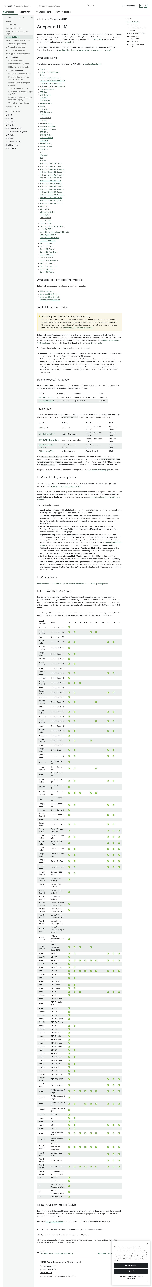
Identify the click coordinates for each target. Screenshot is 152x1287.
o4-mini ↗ (43, 161)
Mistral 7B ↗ (44, 206)
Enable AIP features (16, 60)
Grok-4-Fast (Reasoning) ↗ (50, 78)
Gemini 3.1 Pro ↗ (46, 258)
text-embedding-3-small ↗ (50, 297)
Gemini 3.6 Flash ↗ (47, 269)
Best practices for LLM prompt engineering (18, 33)
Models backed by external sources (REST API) (18, 78)
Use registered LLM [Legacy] (19, 103)
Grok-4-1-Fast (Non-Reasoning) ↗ (53, 86)
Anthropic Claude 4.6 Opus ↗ (51, 198)
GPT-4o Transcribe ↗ (47, 434)
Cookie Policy (119, 1261)
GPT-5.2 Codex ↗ (46, 135)
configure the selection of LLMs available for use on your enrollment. (85, 50)
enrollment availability (92, 64)
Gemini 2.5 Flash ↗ (47, 249)
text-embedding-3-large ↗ (50, 294)
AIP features (11, 25)
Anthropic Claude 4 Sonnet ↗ (51, 178)
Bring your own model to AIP (19, 74)
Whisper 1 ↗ (43, 428)
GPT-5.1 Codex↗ (46, 123)
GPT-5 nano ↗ (45, 118)
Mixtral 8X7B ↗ (45, 209)
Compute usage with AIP (15, 50)
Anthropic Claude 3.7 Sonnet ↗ (52, 175)
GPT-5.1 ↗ (43, 121)
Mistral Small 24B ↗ (47, 212)
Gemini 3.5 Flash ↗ (47, 263)
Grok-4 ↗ (43, 75)
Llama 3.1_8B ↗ (45, 220)
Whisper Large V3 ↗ (46, 451)
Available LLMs (133, 25)
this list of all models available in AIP (66, 486)
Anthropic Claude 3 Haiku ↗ (50, 163)
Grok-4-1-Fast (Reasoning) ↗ (51, 83)
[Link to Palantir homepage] (9, 6)
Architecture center (44, 12)
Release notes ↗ (12, 106)
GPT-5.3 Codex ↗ (46, 138)
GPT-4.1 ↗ (43, 98)
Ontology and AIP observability (18, 54)
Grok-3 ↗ (43, 69)
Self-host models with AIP (18, 88)
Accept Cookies (131, 1265)
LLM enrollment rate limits (18, 67)
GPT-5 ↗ (43, 106)
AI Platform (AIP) (44, 19)
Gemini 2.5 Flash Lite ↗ (49, 252)
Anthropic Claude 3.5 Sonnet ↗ (52, 169)
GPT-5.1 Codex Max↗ (48, 126)
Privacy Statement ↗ (48, 1269)
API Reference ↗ (130, 6)
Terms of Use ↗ (46, 1273)
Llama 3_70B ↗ (45, 218)
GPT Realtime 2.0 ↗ (46, 401)
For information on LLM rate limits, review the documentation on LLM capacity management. (72, 584)
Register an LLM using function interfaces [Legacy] (20, 98)
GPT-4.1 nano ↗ (46, 103)
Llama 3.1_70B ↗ (46, 223)
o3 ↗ (41, 158)
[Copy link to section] (36, 27)
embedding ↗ (47, 291)
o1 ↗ (41, 152)
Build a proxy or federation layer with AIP (20, 93)
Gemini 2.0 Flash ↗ (47, 243)
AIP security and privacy (15, 47)
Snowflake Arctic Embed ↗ (50, 300)
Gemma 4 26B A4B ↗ (48, 241)
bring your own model (54, 1222)
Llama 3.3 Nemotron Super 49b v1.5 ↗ (54, 232)
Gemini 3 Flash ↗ (46, 255)
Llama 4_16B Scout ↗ (48, 235)
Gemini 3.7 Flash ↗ (47, 272)
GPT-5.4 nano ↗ (46, 146)
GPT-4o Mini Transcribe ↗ (49, 440)
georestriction (68, 42)
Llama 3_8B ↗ (45, 215)
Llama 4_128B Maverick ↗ (49, 238)
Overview (9, 21)
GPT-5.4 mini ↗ (46, 143)
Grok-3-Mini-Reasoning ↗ (50, 72)
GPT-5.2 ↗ (44, 132)
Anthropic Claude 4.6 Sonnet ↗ (52, 195)
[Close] (147, 1244)
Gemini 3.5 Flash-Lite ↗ (49, 266)
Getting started (26, 12)
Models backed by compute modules (19, 84)
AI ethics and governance (16, 44)
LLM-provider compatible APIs (18, 40)
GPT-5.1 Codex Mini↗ (48, 129)
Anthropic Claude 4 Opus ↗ (50, 181)
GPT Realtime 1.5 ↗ (46, 397)
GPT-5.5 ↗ (44, 149)
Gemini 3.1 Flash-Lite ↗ (49, 260)
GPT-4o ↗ (43, 92)
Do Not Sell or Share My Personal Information (131, 1277)
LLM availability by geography (99, 470)
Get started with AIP (14, 28)
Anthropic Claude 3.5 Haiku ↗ (51, 166)
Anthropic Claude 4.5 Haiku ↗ (51, 186)
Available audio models (136, 33)
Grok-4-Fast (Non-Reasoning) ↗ (52, 81)
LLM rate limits (133, 41)
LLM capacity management (18, 64)
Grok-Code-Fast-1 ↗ (47, 89)
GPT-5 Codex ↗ (46, 112)
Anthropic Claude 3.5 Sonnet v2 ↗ (53, 172)
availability (97, 39)
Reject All (131, 1271)
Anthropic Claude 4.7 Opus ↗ (51, 200)
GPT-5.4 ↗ (44, 141)
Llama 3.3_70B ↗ (46, 229)
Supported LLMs (12, 37)
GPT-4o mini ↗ (45, 95)
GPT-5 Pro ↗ (44, 109)
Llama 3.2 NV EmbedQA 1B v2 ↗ (52, 226)
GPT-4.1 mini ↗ (45, 101)
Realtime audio (96, 343)
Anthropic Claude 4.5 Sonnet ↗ (52, 189)
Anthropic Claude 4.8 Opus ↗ (51, 203)
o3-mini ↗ (43, 155)
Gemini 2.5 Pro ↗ (46, 246)
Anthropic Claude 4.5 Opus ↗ (51, 192)
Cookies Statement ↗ (48, 1266)
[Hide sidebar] (32, 17)
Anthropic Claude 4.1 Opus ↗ (51, 183)
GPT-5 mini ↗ (45, 115)
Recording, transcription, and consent (78, 327)
